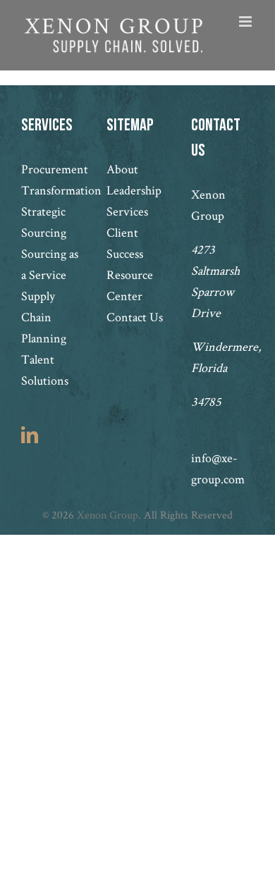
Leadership (133, 190)
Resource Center (129, 285)
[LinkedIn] (29, 434)
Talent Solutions (44, 369)
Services (127, 211)
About (122, 169)
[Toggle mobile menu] (246, 21)
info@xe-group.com (218, 468)
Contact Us (134, 317)
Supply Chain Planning (43, 316)
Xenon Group (107, 514)
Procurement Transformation (52, 179)
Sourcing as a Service (49, 264)
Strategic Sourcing (43, 221)
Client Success (124, 242)
